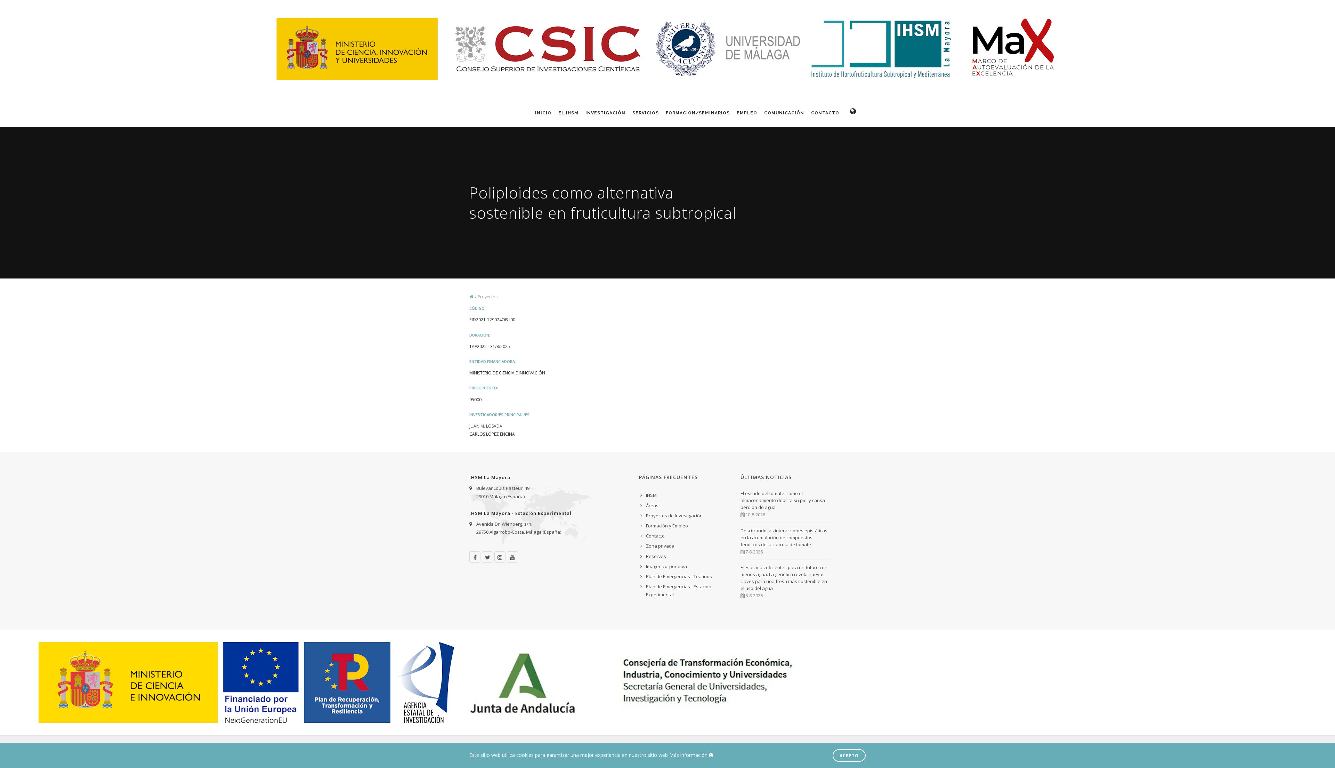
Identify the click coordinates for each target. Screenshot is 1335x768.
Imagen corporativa (666, 566)
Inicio (543, 113)
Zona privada (660, 546)
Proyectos (487, 297)
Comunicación (784, 113)
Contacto (825, 113)
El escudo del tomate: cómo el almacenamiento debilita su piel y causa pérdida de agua (783, 500)
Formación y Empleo (667, 526)
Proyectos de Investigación (674, 515)
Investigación (605, 113)
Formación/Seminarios (698, 113)
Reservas (656, 556)
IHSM (651, 495)
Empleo (747, 113)
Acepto (849, 756)
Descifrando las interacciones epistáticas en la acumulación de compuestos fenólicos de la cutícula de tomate (784, 537)
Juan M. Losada (485, 426)
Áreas (652, 505)
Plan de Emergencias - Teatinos (679, 576)
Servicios (645, 113)
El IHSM (568, 113)
